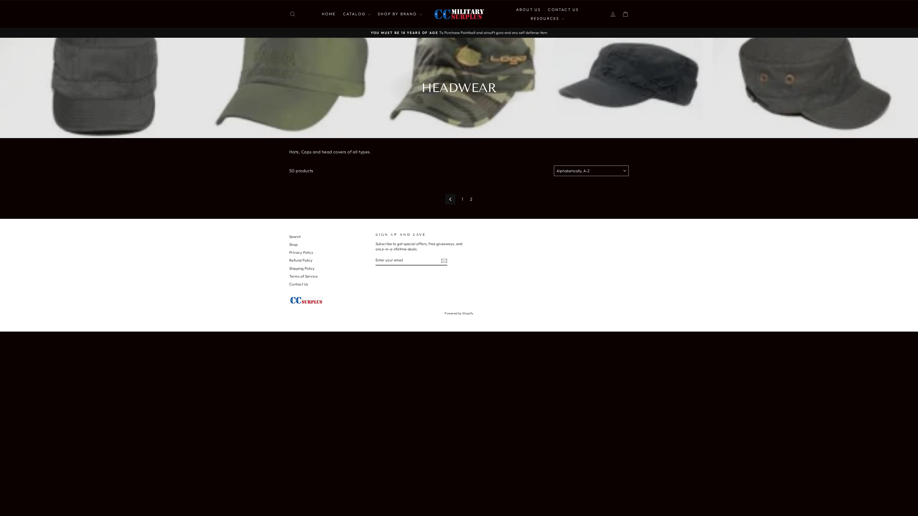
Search (295, 236)
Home (329, 13)
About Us (528, 9)
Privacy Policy (301, 252)
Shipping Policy (302, 268)
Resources (546, 18)
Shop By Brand (398, 13)
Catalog (355, 13)
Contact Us (563, 9)
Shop (293, 244)
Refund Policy (301, 260)
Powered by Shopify (459, 313)
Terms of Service (303, 276)
